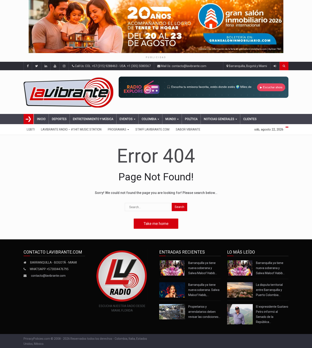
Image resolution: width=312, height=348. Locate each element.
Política (191, 119)
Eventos (126, 119)
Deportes (59, 119)
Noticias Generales (219, 119)
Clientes (250, 119)
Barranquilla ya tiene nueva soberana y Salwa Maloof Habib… (202, 268)
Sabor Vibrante (188, 129)
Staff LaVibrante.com (152, 129)
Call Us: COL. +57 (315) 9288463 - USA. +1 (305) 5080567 (112, 66)
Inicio (41, 119)
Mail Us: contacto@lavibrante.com (183, 66)
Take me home (156, 223)
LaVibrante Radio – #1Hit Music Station (71, 129)
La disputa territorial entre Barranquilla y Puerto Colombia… (269, 290)
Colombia (149, 119)
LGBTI (31, 129)
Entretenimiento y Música (93, 119)
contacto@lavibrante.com (48, 275)
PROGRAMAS (117, 129)
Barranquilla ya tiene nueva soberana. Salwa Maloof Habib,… (203, 290)
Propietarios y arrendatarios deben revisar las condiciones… (204, 312)
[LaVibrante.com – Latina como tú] (70, 92)
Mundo (171, 119)
